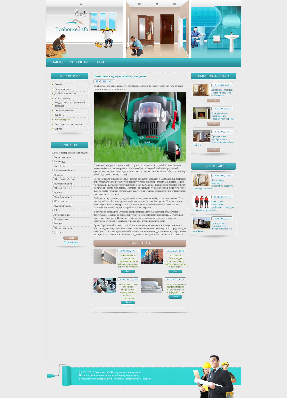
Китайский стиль (63, 197)
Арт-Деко (60, 166)
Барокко (59, 175)
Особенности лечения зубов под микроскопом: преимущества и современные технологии (128, 291)
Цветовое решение (63, 110)
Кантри (58, 192)
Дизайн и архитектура (65, 93)
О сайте (100, 62)
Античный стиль (63, 157)
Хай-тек (59, 232)
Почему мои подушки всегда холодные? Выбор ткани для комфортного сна (175, 288)
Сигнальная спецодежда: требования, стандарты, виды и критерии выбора (213, 205)
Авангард (60, 161)
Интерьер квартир (63, 89)
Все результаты (70, 242)
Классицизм (61, 201)
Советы (58, 128)
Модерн (59, 223)
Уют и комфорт (62, 119)
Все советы (79, 62)
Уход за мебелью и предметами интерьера (69, 104)
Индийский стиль (63, 188)
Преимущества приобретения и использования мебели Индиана (213, 140)
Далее (213, 100)
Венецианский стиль (65, 179)
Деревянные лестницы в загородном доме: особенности (222, 92)
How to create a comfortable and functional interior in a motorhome (212, 227)
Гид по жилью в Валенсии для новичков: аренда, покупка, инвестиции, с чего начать (175, 261)
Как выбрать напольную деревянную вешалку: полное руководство (213, 184)
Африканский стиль (65, 170)
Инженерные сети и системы (68, 124)
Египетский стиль (63, 183)
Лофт (58, 210)
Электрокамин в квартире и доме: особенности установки (222, 116)
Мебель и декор (62, 98)
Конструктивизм (63, 206)
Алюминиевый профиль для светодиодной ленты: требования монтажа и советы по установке (128, 261)
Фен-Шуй (59, 115)
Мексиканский (62, 215)
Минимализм (61, 219)
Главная (57, 62)
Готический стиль (63, 228)
